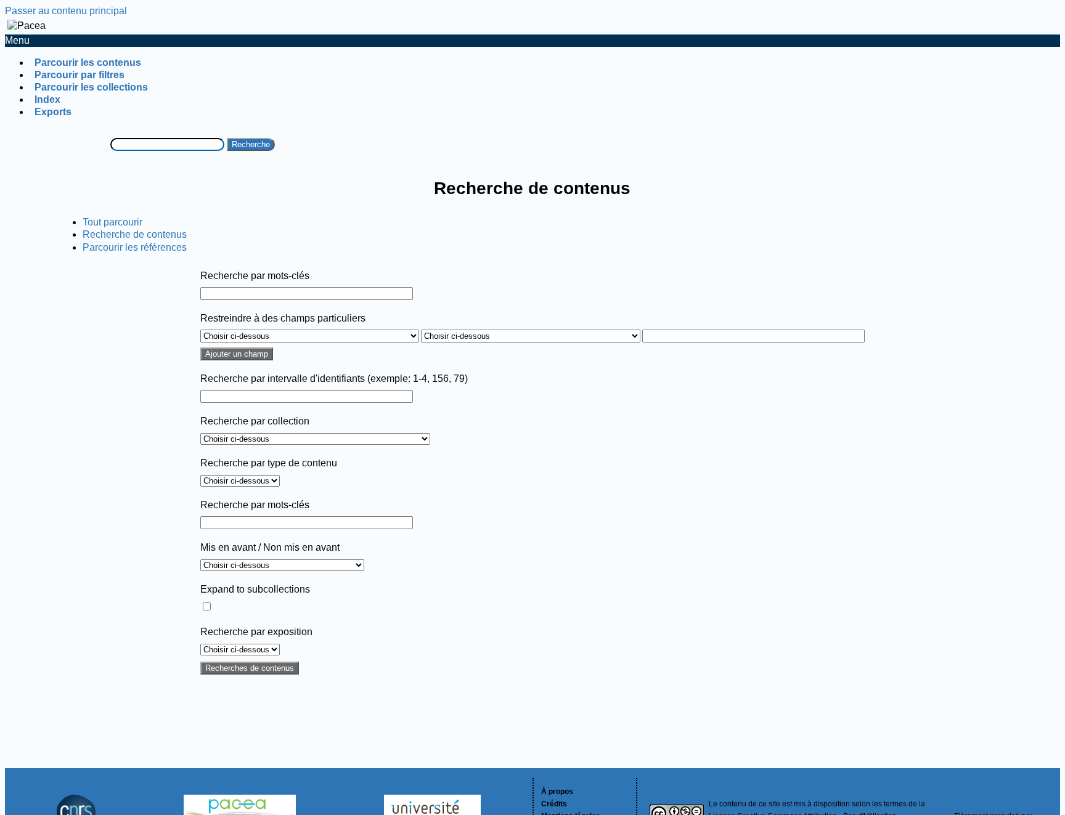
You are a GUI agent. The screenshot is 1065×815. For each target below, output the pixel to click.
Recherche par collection (254, 421)
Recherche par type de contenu (268, 463)
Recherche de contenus (135, 234)
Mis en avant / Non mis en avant (270, 547)
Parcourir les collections (91, 87)
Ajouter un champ (236, 354)
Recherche (251, 144)
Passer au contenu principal (66, 11)
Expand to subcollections (255, 589)
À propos (557, 791)
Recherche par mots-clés (254, 275)
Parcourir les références (135, 247)
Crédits (554, 804)
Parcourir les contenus (88, 62)
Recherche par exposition (256, 631)
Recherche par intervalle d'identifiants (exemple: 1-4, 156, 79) (334, 378)
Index (47, 99)
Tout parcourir (112, 222)
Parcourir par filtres (79, 75)
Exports (53, 112)
